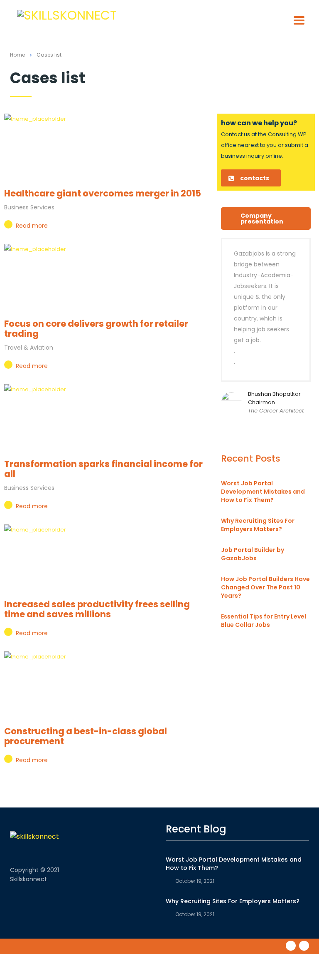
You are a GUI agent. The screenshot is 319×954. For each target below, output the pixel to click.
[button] (251, 177)
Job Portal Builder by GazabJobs (252, 554)
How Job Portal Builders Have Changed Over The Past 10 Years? (265, 587)
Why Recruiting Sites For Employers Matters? (257, 525)
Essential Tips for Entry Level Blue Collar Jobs (263, 620)
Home (17, 54)
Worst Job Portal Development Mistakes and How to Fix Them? (263, 491)
